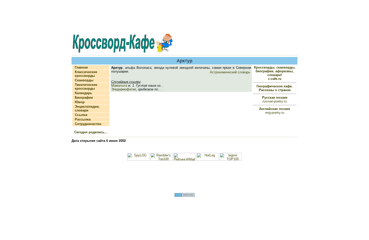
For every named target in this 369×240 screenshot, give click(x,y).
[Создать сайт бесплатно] (184, 196)
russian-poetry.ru (274, 99)
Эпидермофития (123, 89)
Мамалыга (119, 85)
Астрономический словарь (230, 72)
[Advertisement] (184, 17)
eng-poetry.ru (274, 110)
